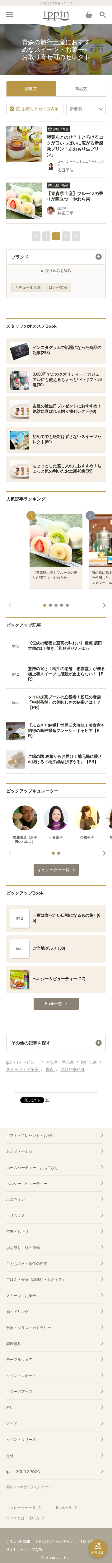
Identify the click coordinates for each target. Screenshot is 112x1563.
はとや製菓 (58, 287)
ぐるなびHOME (18, 1541)
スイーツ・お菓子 (21, 1296)
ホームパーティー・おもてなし (32, 1168)
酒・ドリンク (17, 1311)
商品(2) (81, 89)
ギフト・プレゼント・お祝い (30, 1135)
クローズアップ (19, 1392)
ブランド (20, 256)
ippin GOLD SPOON (23, 1472)
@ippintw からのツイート (29, 1487)
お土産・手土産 (19, 1151)
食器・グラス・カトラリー (28, 1328)
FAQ (34, 1549)
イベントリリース (21, 1439)
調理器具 (13, 1344)
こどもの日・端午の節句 (26, 1263)
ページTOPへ (56, 1085)
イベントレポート (21, 1376)
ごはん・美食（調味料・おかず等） (36, 1279)
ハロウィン (15, 1199)
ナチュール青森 (28, 287)
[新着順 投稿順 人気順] (86, 109)
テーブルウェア (19, 1359)
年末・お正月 (17, 1231)
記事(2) (31, 89)
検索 (102, 14)
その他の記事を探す (30, 1042)
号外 (10, 1456)
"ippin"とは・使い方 (23, 1518)
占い (10, 1407)
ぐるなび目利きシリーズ (53, 1541)
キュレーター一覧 (21, 1507)
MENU (9, 14)
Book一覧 (64, 1507)
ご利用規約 (85, 1541)
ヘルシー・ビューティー (26, 1183)
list (47, 1100)
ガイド (11, 1424)
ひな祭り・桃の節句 (23, 1248)
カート (88, 14)
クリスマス (15, 1216)
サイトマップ (16, 1549)
